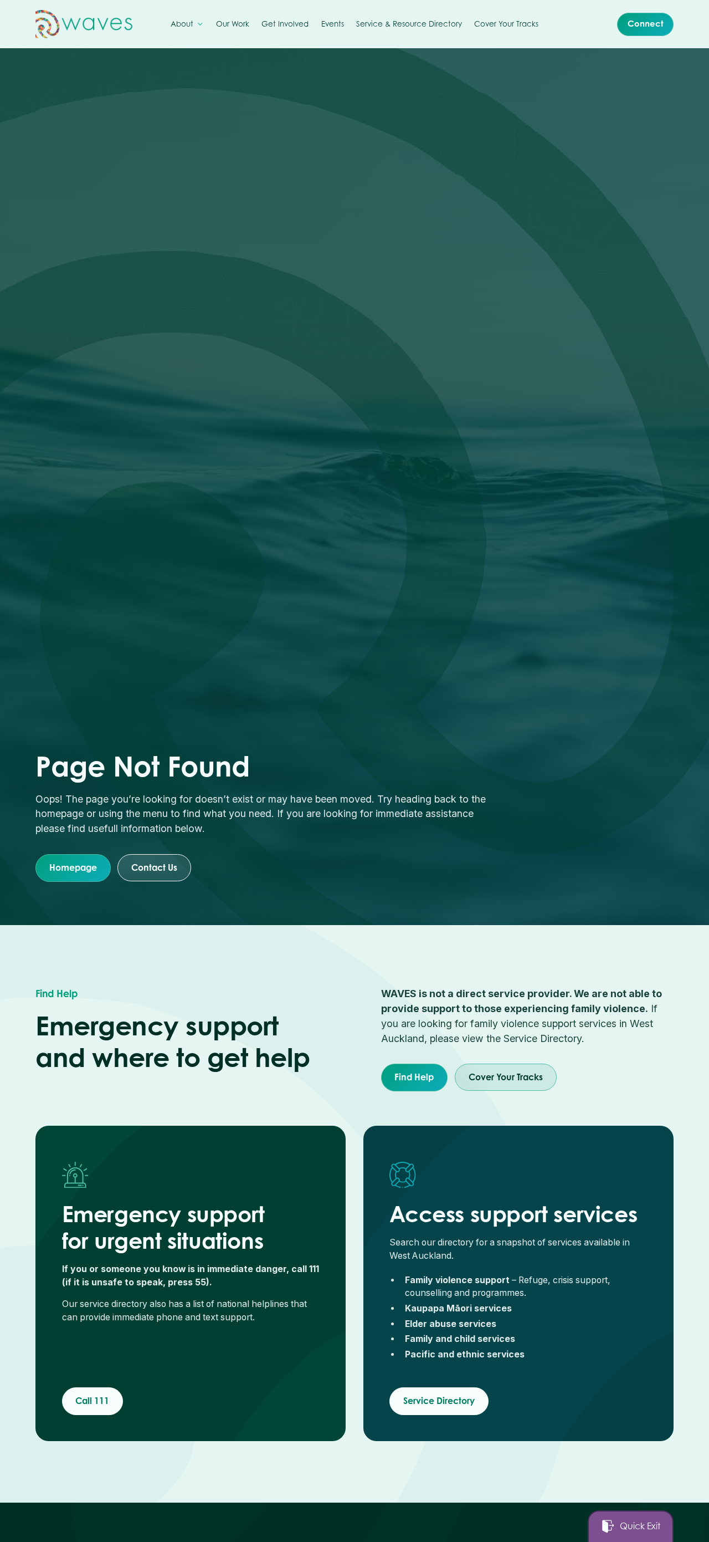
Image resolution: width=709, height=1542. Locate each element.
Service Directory (439, 1400)
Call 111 (92, 1400)
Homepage (73, 866)
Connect (646, 23)
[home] (83, 24)
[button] (187, 24)
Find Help (414, 1076)
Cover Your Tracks (505, 1076)
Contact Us (154, 866)
